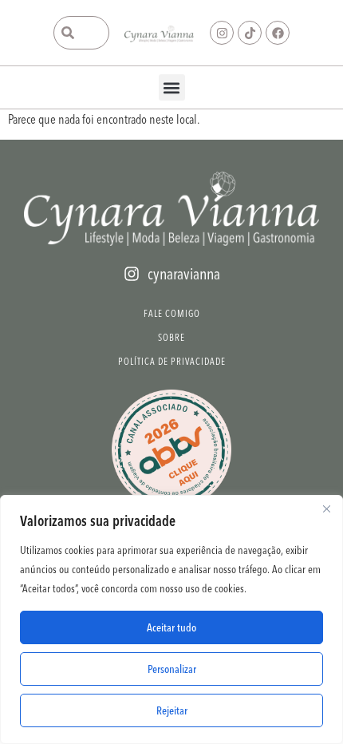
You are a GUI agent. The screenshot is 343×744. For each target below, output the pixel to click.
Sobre (171, 337)
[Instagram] (222, 33)
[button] (172, 87)
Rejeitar (171, 710)
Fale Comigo (172, 313)
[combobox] (81, 32)
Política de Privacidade (172, 361)
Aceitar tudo (171, 627)
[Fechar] (326, 508)
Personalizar (172, 669)
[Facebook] (278, 33)
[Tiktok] (250, 33)
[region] (171, 619)
